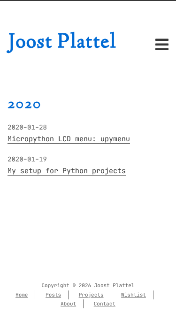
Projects (91, 294)
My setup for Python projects (67, 171)
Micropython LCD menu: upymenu (69, 139)
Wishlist (133, 294)
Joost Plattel (62, 43)
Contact (104, 303)
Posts (53, 294)
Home (21, 294)
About (68, 303)
